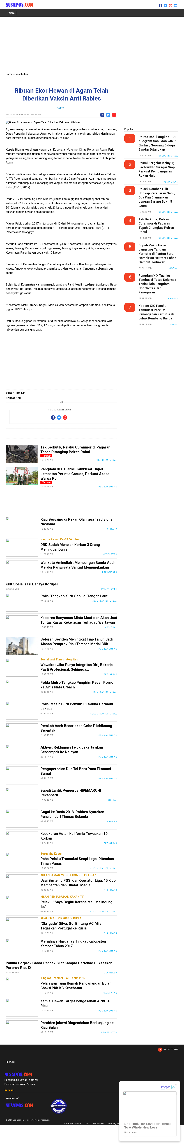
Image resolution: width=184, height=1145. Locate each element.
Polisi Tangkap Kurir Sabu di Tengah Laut (73, 596)
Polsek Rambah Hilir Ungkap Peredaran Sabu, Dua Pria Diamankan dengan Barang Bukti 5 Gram (157, 197)
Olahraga (110, 529)
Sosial (112, 800)
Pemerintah (109, 589)
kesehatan (22, 74)
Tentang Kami (114, 1123)
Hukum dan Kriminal (103, 601)
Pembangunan (107, 486)
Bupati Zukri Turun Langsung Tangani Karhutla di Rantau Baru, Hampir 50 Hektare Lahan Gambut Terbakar (157, 253)
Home (11, 12)
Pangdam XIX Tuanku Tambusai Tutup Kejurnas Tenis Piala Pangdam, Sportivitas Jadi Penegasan (157, 284)
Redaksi (9, 1090)
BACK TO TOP (171, 1049)
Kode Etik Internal (72, 1123)
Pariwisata (109, 572)
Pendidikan (171, 182)
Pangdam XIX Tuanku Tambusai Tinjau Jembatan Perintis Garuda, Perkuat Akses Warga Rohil (74, 474)
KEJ (87, 1123)
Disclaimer (98, 1123)
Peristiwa (110, 674)
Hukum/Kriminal (106, 460)
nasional (111, 627)
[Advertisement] (92, 45)
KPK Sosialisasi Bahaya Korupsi (32, 584)
